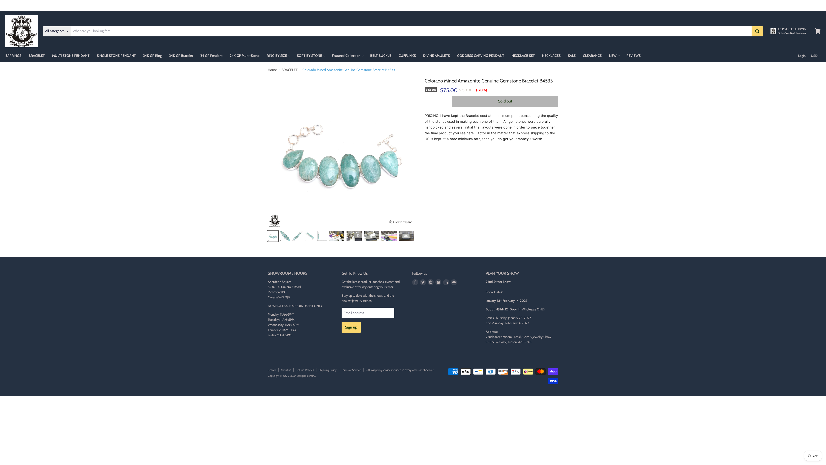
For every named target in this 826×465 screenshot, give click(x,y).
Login (802, 56)
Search (272, 370)
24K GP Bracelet (181, 56)
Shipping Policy (328, 370)
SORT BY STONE (310, 56)
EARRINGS (13, 56)
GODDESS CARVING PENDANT (480, 56)
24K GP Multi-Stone (244, 56)
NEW (613, 56)
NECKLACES (551, 56)
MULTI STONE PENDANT (70, 56)
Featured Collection (346, 56)
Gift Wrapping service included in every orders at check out (400, 370)
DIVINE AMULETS (436, 56)
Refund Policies (305, 370)
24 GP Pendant (211, 56)
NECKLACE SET (523, 56)
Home (272, 70)
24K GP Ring (152, 56)
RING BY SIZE (277, 56)
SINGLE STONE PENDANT (116, 56)
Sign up (351, 327)
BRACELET (37, 56)
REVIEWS (633, 56)
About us (286, 370)
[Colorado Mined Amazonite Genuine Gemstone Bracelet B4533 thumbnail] (272, 236)
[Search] (757, 31)
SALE (572, 56)
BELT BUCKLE (380, 56)
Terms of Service (351, 370)
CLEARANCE (592, 56)
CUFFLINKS (407, 56)
